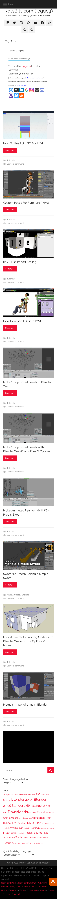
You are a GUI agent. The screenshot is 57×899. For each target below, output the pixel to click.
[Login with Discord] (42, 90)
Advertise (42, 883)
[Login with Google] (26, 90)
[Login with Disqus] (16, 95)
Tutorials (11, 160)
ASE (38, 794)
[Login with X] (16, 90)
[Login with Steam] (37, 90)
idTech (47, 817)
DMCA (20, 886)
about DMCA (30, 886)
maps (41, 828)
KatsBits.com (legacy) (28, 11)
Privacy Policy (21, 85)
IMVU (7, 823)
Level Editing (31, 827)
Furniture (49, 812)
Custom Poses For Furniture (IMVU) (26, 202)
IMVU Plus (45, 823)
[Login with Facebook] (11, 90)
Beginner (7, 800)
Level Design (15, 827)
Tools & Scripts (29, 838)
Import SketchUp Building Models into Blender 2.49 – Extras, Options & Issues (28, 641)
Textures (7, 837)
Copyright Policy (9, 883)
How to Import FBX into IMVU (22, 321)
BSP (5, 812)
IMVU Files (34, 823)
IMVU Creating (19, 823)
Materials (9, 832)
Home (4, 890)
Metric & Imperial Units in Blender (25, 704)
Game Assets (10, 817)
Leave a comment (15, 164)
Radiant (29, 832)
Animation (23, 795)
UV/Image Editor (19, 843)
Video (38, 843)
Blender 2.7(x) (41, 805)
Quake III (21, 833)
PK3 (16, 833)
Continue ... (10, 150)
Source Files (41, 832)
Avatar (43, 794)
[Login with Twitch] (11, 95)
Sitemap (43, 886)
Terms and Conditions (34, 78)
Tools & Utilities (42, 838)
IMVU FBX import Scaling (19, 262)
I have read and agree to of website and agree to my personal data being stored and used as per (27, 81)
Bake (47, 795)
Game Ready (23, 818)
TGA (13, 838)
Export (41, 812)
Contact (51, 890)
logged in (26, 66)
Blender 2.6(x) (21, 806)
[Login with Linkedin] (21, 90)
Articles (31, 794)
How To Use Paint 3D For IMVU (23, 143)
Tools (19, 837)
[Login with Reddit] (21, 95)
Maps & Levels (49, 828)
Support (16, 894)
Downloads (18, 812)
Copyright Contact (27, 883)
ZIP (43, 842)
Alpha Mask (14, 795)
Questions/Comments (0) (19, 59)
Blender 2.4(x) (22, 799)
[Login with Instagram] (31, 90)
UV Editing (30, 843)
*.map (6, 794)
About (43, 890)
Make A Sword (13, 595)
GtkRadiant (36, 817)
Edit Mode (32, 813)
